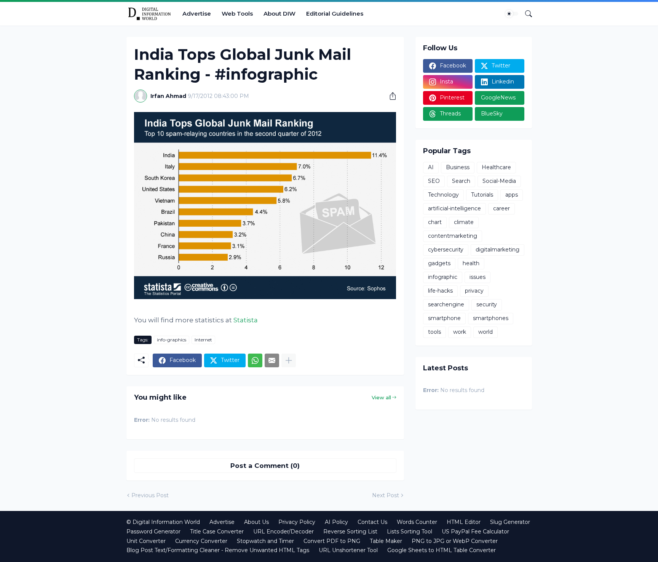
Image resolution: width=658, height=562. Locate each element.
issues (478, 277)
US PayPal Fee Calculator (475, 531)
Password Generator (153, 531)
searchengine (446, 304)
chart (435, 222)
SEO (434, 181)
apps (511, 194)
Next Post (385, 495)
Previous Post (150, 495)
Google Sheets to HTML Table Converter (441, 550)
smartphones (490, 318)
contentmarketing (452, 235)
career (501, 208)
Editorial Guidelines (334, 13)
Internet (203, 340)
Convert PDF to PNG (331, 541)
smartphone (444, 318)
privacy (474, 290)
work (459, 331)
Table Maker (386, 541)
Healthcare (496, 167)
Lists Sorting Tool (409, 531)
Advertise (196, 13)
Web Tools (237, 13)
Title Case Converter (217, 531)
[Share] (389, 96)
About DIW (279, 13)
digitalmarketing (497, 249)
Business (458, 167)
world (485, 331)
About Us (256, 522)
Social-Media (499, 181)
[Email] (272, 360)
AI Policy (336, 522)
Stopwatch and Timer (265, 541)
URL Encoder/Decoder (283, 531)
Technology (443, 194)
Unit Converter (146, 541)
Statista (245, 320)
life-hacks (440, 290)
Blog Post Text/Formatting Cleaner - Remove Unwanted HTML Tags (217, 550)
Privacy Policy (296, 522)
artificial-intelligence (454, 208)
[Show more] (288, 360)
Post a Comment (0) (265, 465)
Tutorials (482, 194)
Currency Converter (201, 541)
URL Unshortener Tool (348, 550)
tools (434, 331)
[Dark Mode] (511, 13)
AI (431, 167)
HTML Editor (464, 522)
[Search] (525, 13)
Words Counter (417, 522)
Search (461, 181)
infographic (442, 277)
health (471, 263)
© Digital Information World (163, 522)
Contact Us (372, 522)
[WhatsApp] (255, 360)
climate (464, 222)
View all (381, 397)
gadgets (439, 263)
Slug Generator (510, 522)
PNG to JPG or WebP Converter (455, 541)
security (486, 304)
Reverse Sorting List (350, 531)
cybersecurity (445, 249)
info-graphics (171, 340)
